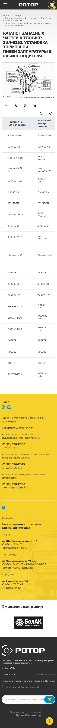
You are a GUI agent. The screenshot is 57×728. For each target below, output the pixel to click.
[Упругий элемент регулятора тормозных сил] (41, 113)
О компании (8, 674)
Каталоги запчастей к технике (21, 18)
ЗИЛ (7, 20)
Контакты (50, 681)
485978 (33, 71)
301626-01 (34, 64)
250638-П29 (15, 88)
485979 (33, 72)
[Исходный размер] (25, 106)
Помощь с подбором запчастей (22, 687)
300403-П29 (11, 74)
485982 (9, 73)
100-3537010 (47, 80)
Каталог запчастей (45, 674)
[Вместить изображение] (35, 106)
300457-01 (14, 90)
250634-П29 (11, 79)
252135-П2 (45, 86)
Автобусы (46, 18)
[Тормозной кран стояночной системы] (51, 113)
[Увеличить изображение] (6, 106)
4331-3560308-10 (13, 76)
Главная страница (11, 15)
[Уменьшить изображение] (16, 106)
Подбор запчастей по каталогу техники (23, 681)
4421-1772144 (16, 91)
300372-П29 (11, 81)
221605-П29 (45, 84)
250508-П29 (45, 81)
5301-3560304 (12, 78)
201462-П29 (45, 85)
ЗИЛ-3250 (18, 20)
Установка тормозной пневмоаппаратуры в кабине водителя (28, 24)
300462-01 (34, 69)
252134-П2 (45, 82)
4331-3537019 (46, 88)
